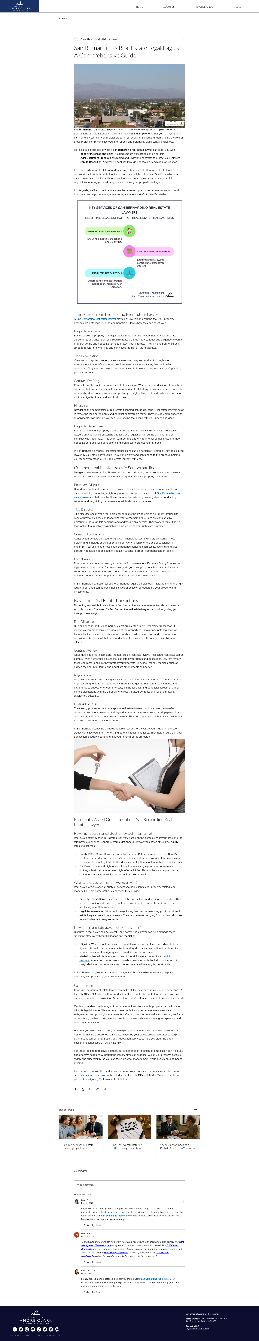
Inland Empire (192, 1318)
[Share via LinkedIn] (90, 1089)
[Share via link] (97, 1089)
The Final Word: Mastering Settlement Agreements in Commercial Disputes (127, 1146)
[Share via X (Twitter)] (82, 1089)
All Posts (63, 18)
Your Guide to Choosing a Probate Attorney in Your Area (177, 1146)
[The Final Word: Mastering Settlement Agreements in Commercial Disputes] (129, 1127)
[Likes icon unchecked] (83, 1225)
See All (197, 1109)
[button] (212, 5)
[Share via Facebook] (75, 1089)
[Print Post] (104, 1089)
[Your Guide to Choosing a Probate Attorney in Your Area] (178, 1127)
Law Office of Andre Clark (197, 1314)
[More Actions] (183, 1201)
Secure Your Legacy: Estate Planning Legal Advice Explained (78, 1146)
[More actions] (183, 39)
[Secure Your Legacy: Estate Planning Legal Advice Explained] (81, 1127)
